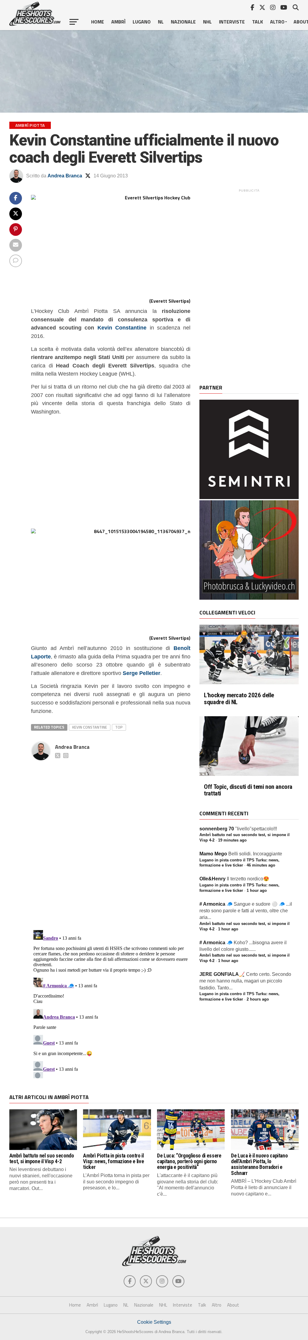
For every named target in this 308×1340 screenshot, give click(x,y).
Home (97, 21)
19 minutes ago (232, 840)
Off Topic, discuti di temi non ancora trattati (248, 790)
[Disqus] (111, 839)
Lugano (142, 21)
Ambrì (118, 21)
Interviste (232, 21)
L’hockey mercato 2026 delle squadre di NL (239, 699)
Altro (277, 21)
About (233, 1304)
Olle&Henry (212, 878)
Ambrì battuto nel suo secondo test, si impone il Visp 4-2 (41, 1158)
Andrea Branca (65, 175)
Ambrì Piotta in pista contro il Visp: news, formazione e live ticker (113, 1161)
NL (161, 21)
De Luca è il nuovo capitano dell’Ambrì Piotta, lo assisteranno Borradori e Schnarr (259, 1164)
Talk (257, 21)
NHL (207, 21)
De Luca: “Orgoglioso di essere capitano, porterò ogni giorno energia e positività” (189, 1161)
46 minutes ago (261, 865)
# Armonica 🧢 (216, 904)
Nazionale (183, 21)
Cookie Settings (154, 1322)
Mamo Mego (213, 853)
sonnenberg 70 (216, 828)
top (119, 727)
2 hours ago (258, 999)
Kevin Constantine (121, 327)
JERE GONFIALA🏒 (222, 974)
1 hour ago (257, 890)
